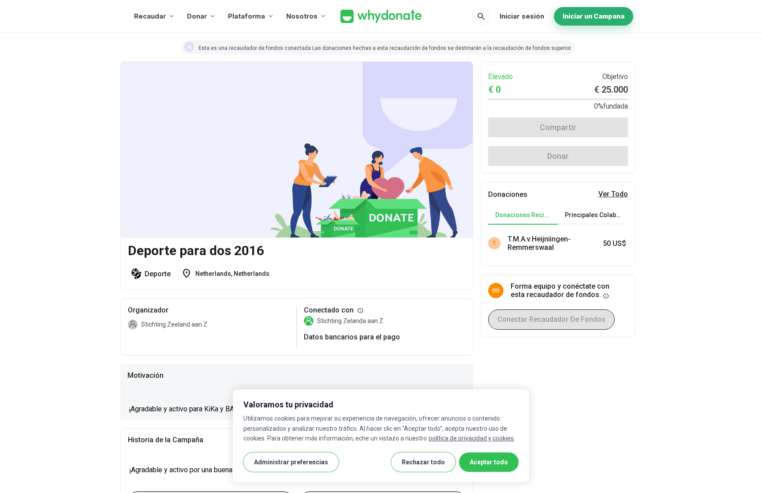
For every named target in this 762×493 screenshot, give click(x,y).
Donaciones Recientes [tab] (526, 214)
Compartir (558, 127)
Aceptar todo (489, 462)
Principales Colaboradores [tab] (596, 214)
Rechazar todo (423, 462)
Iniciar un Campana (593, 16)
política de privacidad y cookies (471, 438)
